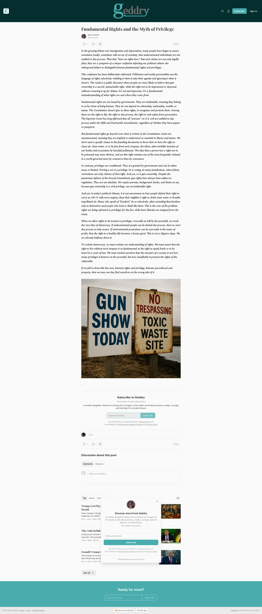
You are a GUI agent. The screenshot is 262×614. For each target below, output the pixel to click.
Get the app (142, 610)
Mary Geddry (93, 35)
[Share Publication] (228, 11)
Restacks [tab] (99, 464)
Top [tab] (84, 498)
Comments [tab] (88, 464)
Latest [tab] (91, 498)
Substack (234, 610)
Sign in (253, 11)
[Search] (222, 11)
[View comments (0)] (93, 44)
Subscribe (239, 11)
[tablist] (93, 464)
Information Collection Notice (130, 551)
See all (87, 572)
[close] (157, 501)
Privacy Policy (151, 551)
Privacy (22, 610)
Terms (28, 610)
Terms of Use (144, 548)
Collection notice (38, 610)
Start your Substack (126, 610)
